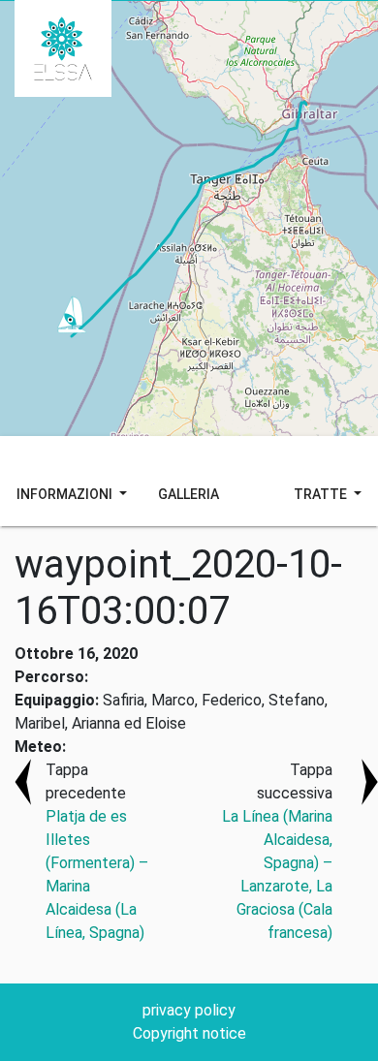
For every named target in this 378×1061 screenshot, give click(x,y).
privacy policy (189, 1010)
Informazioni (65, 494)
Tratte (322, 494)
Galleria (188, 494)
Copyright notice (189, 1033)
